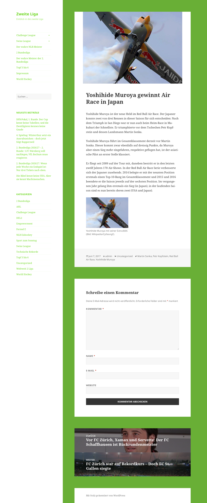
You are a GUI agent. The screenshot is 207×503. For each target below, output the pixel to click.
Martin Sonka (144, 256)
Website (91, 385)
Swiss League (23, 41)
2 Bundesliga (23, 52)
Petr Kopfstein (160, 256)
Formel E (21, 229)
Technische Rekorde (27, 251)
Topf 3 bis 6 (22, 67)
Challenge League (25, 35)
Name (90, 356)
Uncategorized (24, 263)
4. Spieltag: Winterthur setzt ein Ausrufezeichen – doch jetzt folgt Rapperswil (33, 139)
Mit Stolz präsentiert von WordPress (105, 495)
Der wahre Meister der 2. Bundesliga (30, 60)
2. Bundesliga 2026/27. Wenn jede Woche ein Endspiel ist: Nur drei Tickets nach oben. (31, 167)
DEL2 (19, 217)
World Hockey (24, 79)
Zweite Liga (27, 13)
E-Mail (91, 370)
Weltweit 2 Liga (24, 268)
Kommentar (95, 308)
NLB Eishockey (24, 234)
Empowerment (24, 223)
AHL (18, 206)
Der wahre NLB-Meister (29, 46)
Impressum (22, 73)
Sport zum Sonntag (26, 240)
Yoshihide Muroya (105, 259)
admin (108, 256)
